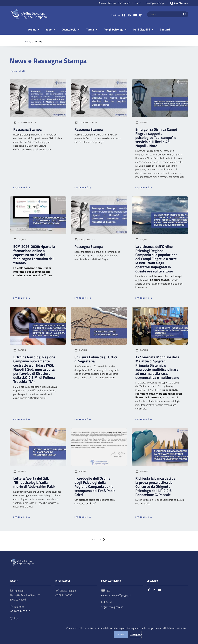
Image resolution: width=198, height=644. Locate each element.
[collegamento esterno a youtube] (159, 590)
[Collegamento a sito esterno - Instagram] (141, 15)
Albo (49, 29)
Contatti (165, 29)
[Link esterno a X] (129, 15)
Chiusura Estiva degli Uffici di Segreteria (95, 359)
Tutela (90, 29)
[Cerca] (185, 14)
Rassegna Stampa (155, 3)
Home (28, 41)
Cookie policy (136, 634)
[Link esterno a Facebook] (123, 15)
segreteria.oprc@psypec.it (116, 595)
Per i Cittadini (141, 29)
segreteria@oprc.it (112, 607)
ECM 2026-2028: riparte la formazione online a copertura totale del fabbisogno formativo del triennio (34, 255)
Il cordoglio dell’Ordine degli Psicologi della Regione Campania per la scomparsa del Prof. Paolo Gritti (95, 486)
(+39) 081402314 (20, 611)
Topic (138, 3)
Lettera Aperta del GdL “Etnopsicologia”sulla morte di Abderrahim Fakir (34, 482)
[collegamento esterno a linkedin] (154, 590)
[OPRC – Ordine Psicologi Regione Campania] (29, 15)
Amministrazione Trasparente (114, 3)
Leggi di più (20, 187)
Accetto (120, 634)
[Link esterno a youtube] (135, 15)
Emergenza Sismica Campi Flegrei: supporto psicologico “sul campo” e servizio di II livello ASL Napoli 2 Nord (156, 137)
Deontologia (69, 29)
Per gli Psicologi (113, 29)
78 (99, 539)
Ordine (32, 29)
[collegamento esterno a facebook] (149, 590)
